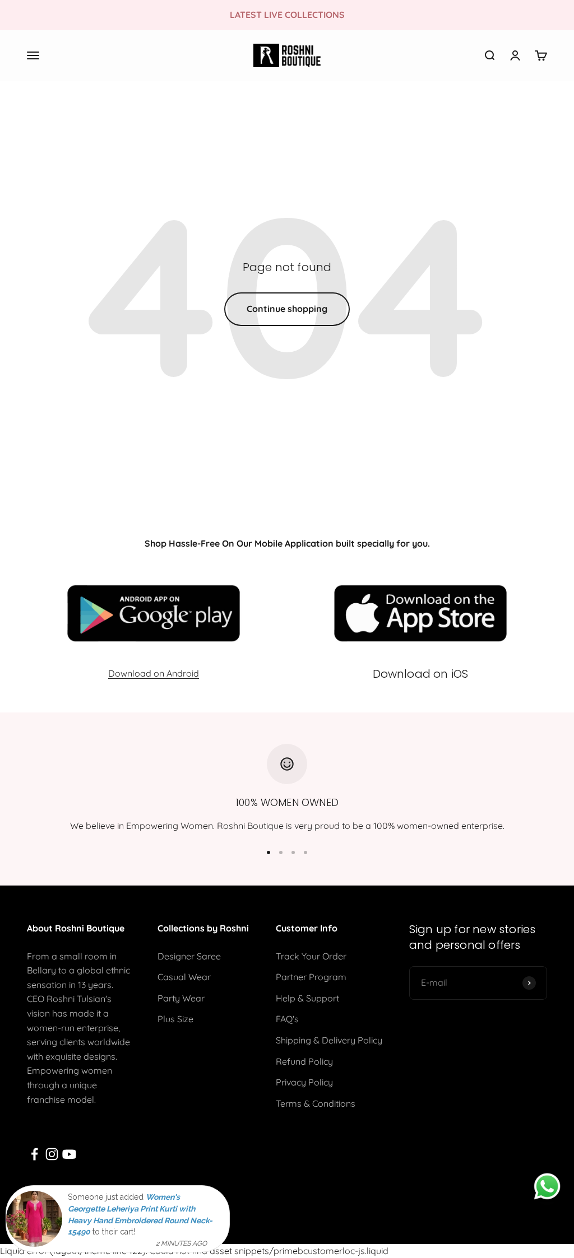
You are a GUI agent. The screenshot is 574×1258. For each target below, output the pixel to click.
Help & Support (307, 998)
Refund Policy (304, 1061)
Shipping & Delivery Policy (329, 1040)
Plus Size (175, 1018)
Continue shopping (287, 308)
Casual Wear (184, 976)
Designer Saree (189, 956)
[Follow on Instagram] (51, 1154)
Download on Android (153, 673)
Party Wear (181, 998)
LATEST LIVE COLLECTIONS (287, 14)
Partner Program (311, 976)
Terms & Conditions (315, 1103)
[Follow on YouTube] (69, 1154)
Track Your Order (311, 956)
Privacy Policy (304, 1082)
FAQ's (287, 1018)
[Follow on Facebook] (34, 1154)
